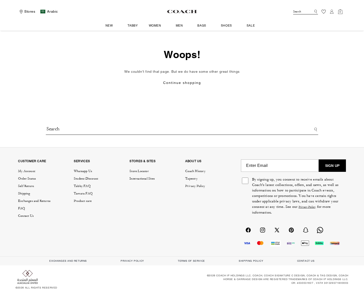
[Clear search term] (311, 11)
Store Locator (139, 171)
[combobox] (305, 11)
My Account (26, 171)
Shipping (24, 193)
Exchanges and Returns (34, 201)
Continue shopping (182, 83)
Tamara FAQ (83, 193)
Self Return (26, 186)
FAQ (21, 208)
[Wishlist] (324, 11)
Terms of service (191, 260)
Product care (83, 201)
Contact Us (26, 216)
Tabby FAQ (82, 186)
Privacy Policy (195, 186)
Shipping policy (251, 260)
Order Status (27, 179)
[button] (111, 26)
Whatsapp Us (83, 171)
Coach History (195, 171)
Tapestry (191, 179)
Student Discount (86, 179)
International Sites (142, 179)
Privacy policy (132, 260)
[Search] (315, 12)
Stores (29, 11)
